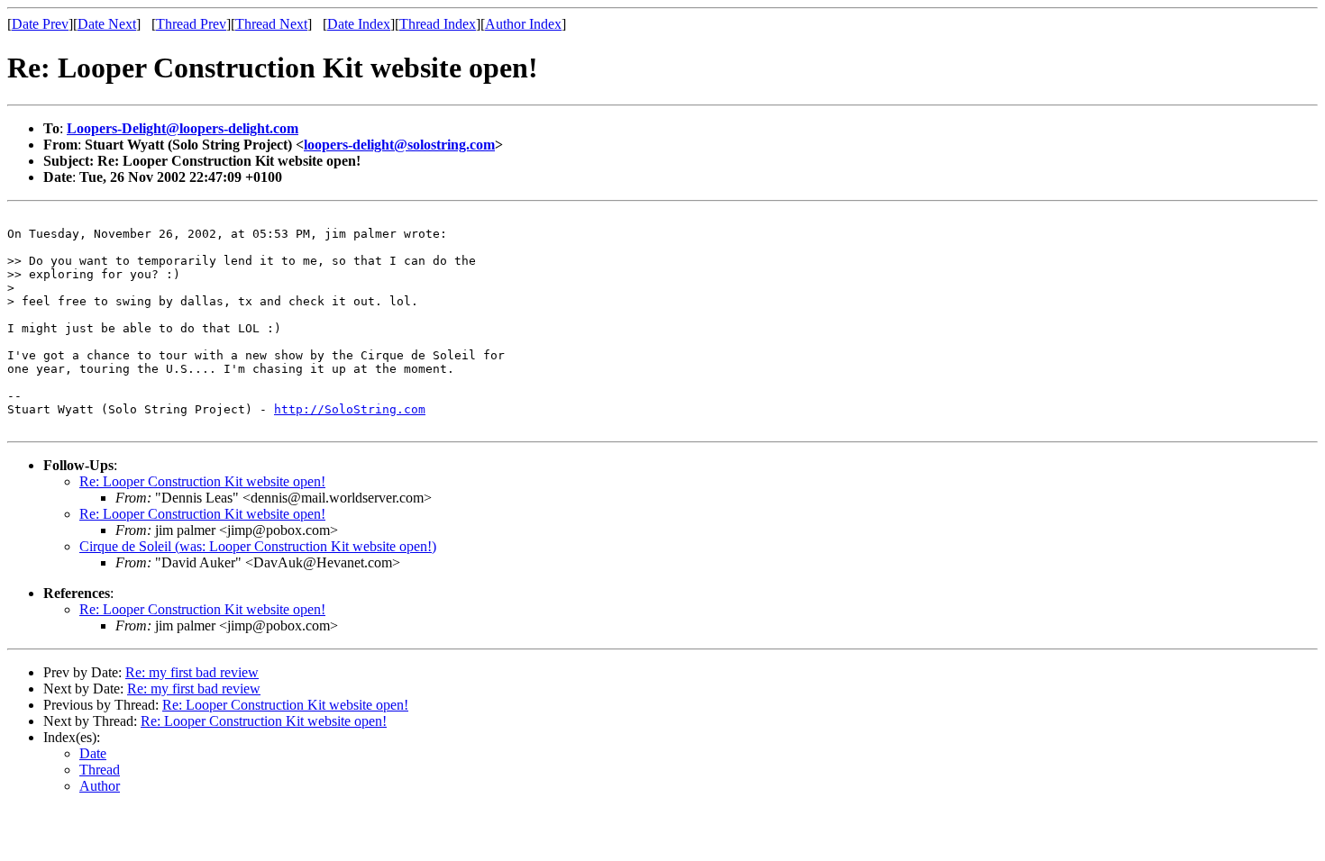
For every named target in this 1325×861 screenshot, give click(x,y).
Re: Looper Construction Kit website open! (202, 481)
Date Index (358, 24)
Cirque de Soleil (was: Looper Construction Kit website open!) (257, 546)
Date (92, 753)
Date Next (107, 24)
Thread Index (437, 24)
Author (99, 785)
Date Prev (40, 24)
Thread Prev (191, 24)
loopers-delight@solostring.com (399, 144)
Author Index (523, 24)
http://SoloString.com (349, 409)
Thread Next (271, 24)
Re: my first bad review (192, 672)
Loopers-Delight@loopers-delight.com (182, 128)
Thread (99, 769)
